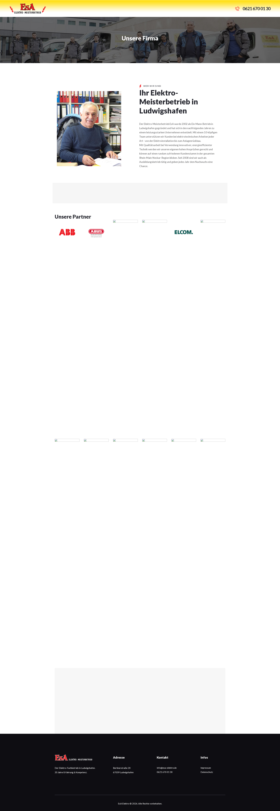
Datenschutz (207, 772)
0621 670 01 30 (165, 772)
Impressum (206, 767)
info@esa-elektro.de (167, 767)
